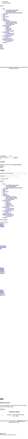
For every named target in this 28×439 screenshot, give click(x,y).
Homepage (2, 409)
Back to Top (3, 433)
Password (2, 176)
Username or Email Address (6, 173)
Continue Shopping (17, 164)
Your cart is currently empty (6, 164)
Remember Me (4, 178)
